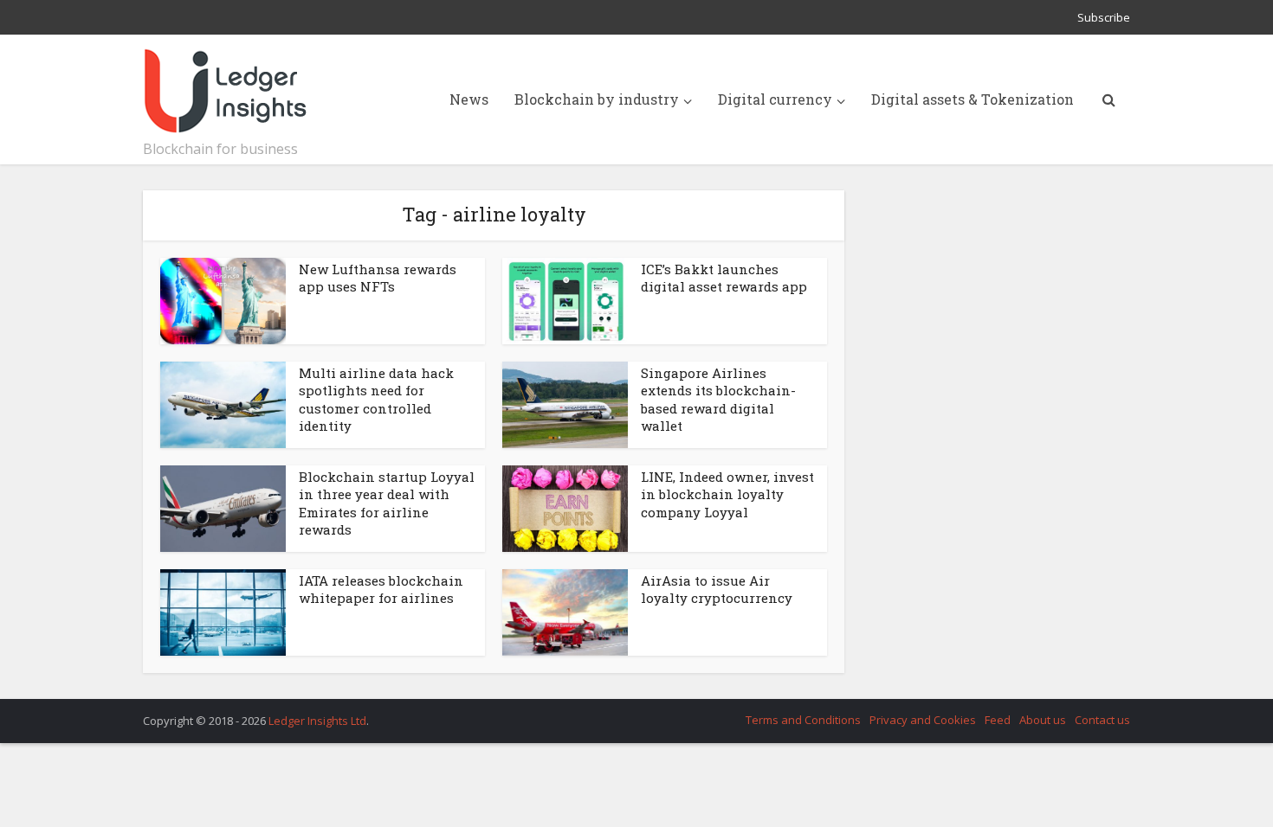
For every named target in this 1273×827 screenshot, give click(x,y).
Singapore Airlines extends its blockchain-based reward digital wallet (718, 399)
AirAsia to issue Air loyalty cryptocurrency (716, 589)
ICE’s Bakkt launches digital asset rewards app (724, 277)
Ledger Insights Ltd (317, 720)
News (468, 99)
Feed (998, 720)
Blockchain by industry (596, 99)
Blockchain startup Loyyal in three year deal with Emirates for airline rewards (387, 503)
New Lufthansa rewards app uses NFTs (377, 277)
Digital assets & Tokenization (972, 99)
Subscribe (1103, 17)
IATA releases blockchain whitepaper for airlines (381, 589)
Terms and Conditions (803, 720)
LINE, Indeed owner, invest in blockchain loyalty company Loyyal (727, 494)
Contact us (1102, 720)
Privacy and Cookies (922, 720)
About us (1042, 720)
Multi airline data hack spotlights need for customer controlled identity (376, 399)
